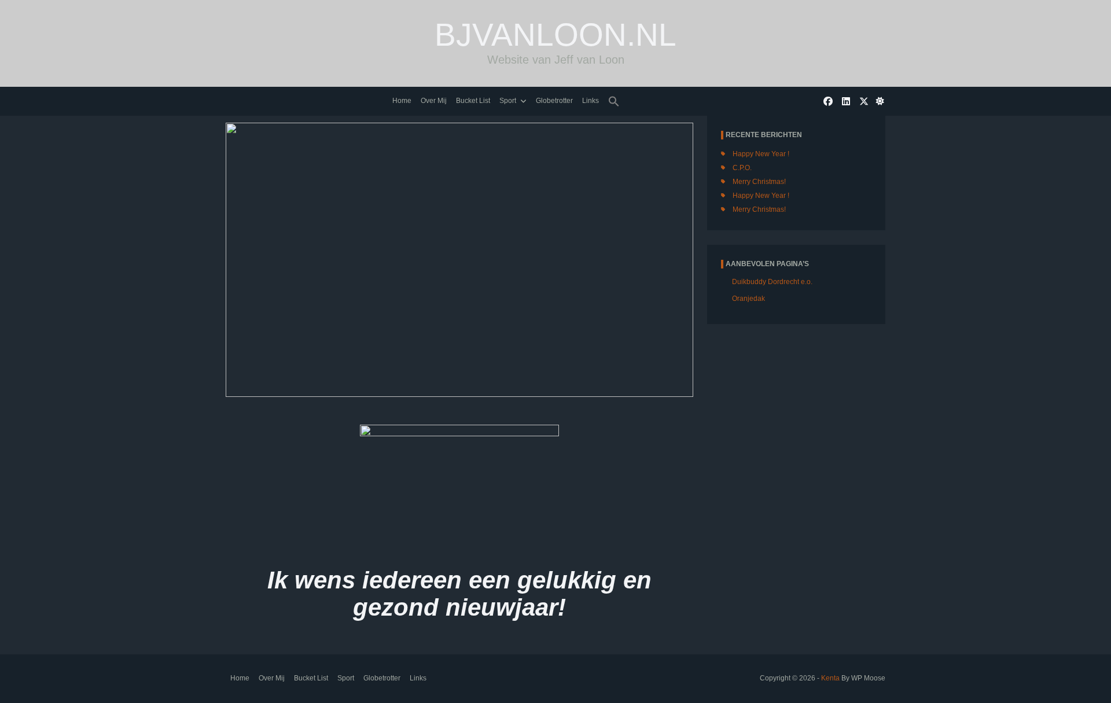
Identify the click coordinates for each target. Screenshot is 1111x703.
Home (401, 101)
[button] (614, 101)
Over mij (434, 101)
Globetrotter (554, 101)
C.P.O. (742, 168)
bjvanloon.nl (555, 35)
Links (590, 101)
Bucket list (473, 101)
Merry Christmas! (759, 182)
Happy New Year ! (761, 154)
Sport (507, 101)
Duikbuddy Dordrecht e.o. (772, 282)
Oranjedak (748, 299)
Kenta (830, 678)
